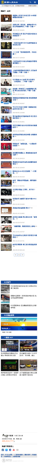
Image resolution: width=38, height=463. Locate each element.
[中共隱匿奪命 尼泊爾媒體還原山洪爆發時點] (5, 308)
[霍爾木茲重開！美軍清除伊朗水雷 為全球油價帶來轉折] (5, 298)
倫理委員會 (16, 456)
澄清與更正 (7, 456)
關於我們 (27, 454)
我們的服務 (19, 454)
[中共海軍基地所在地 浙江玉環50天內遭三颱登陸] (5, 289)
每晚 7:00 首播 (6, 332)
